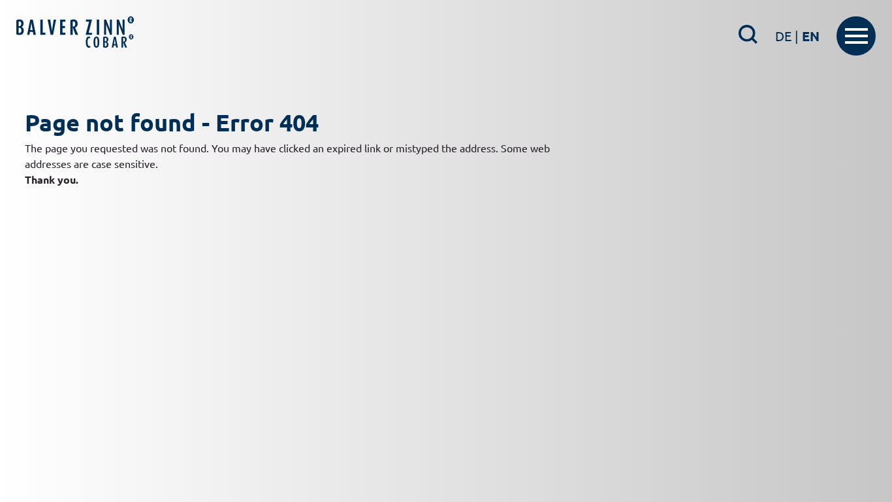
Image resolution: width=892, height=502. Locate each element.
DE (787, 35)
